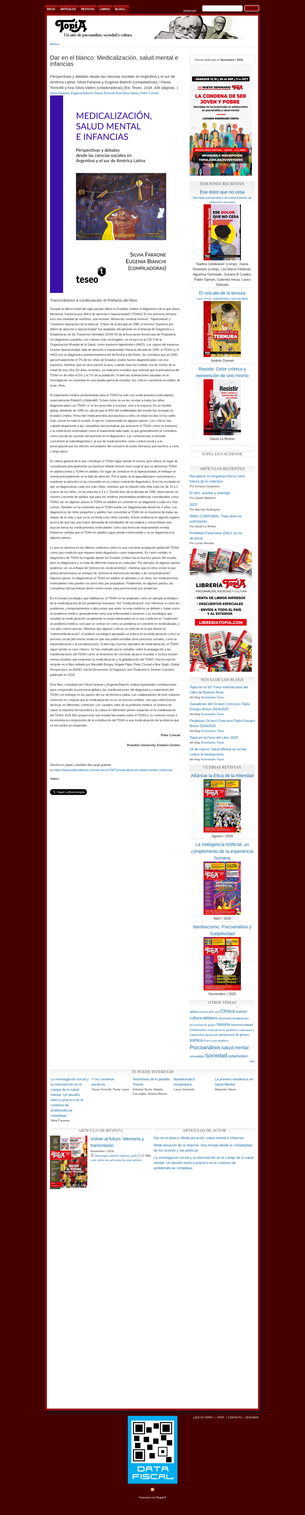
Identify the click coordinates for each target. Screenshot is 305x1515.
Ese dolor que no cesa (222, 192)
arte (211, 1011)
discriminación (198, 1024)
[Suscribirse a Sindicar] (152, 1490)
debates (210, 1017)
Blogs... (121, 9)
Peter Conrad (149, 93)
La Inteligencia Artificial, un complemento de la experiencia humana (222, 851)
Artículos (68, 9)
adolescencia (198, 1011)
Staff (220, 1417)
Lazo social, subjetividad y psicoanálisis (222, 298)
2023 (193, 505)
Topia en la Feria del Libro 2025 (214, 738)
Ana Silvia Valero (127, 93)
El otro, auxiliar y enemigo (210, 493)
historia (223, 1024)
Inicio (51, 9)
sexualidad (197, 1056)
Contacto (235, 1417)
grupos (212, 1024)
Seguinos (252, 1417)
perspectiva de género (234, 1034)
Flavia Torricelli (104, 93)
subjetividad (238, 1056)
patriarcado (211, 1034)
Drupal (161, 1497)
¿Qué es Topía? (203, 1417)
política (196, 1040)
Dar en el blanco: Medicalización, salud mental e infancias (199, 1138)
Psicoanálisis (205, 1047)
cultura (196, 1017)
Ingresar (189, 11)
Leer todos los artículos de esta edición (116, 1160)
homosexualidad (242, 1024)
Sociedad (216, 1055)
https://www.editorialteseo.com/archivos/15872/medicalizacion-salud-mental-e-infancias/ (113, 770)
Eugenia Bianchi (82, 93)
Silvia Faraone (59, 93)
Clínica (227, 1011)
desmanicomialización (233, 1018)
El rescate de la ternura (222, 293)
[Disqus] (152, 1242)
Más (252, 1061)
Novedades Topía (212, 697)
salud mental (235, 1047)
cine (216, 1011)
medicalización (216, 1030)
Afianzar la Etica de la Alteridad (222, 775)
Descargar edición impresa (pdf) (116, 1155)
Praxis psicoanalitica (216, 1040)
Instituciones (198, 1030)
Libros (105, 9)
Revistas (88, 9)
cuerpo (241, 1011)
